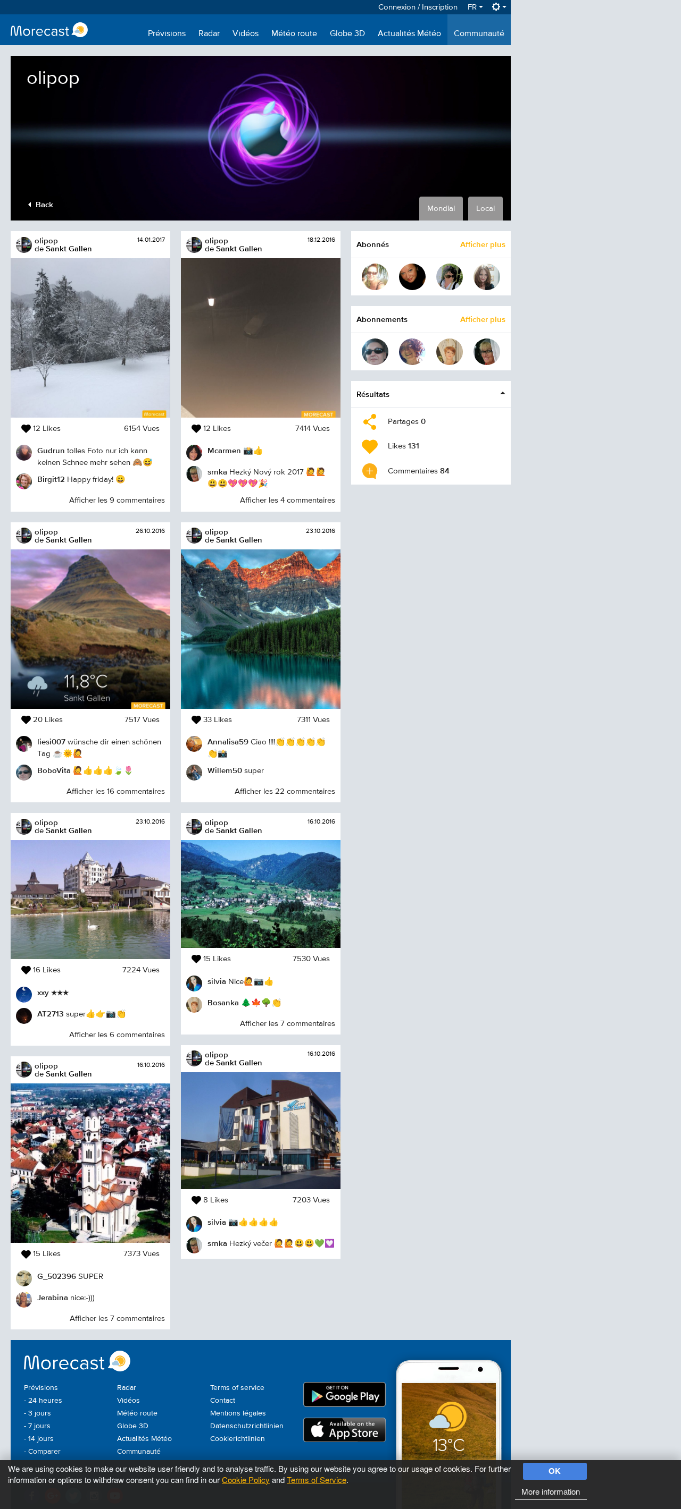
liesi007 (51, 741)
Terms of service (237, 1388)
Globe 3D (347, 34)
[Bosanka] (449, 351)
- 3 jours (37, 1413)
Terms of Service (316, 1479)
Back (43, 204)
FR (473, 7)
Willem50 (224, 770)
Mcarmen (224, 450)
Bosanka (223, 1002)
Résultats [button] (372, 394)
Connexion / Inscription (418, 7)
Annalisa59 (227, 741)
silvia (216, 981)
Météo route (294, 34)
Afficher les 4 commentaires (287, 500)
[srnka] (487, 351)
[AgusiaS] (375, 277)
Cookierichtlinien (237, 1439)
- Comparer (42, 1451)
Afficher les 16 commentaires (116, 791)
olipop (46, 240)
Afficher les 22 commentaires (285, 791)
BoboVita (54, 770)
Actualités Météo (409, 34)
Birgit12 (51, 479)
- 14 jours (39, 1439)
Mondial (441, 209)
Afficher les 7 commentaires (117, 1319)
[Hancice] (412, 351)
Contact (222, 1400)
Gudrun (51, 450)
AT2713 (50, 1013)
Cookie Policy (246, 1479)
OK (555, 1471)
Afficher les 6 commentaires (117, 1035)
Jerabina (52, 1297)
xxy (43, 992)
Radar (209, 34)
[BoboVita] (375, 351)
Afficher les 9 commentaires (117, 500)
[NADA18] (412, 277)
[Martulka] (449, 277)
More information (550, 1491)
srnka (217, 471)
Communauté (479, 34)
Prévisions (167, 34)
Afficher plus (482, 244)
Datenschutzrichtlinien (247, 1426)
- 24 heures (43, 1400)
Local (485, 209)
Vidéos (245, 34)
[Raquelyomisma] (487, 277)
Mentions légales (238, 1413)
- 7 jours (37, 1426)
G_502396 (56, 1276)
